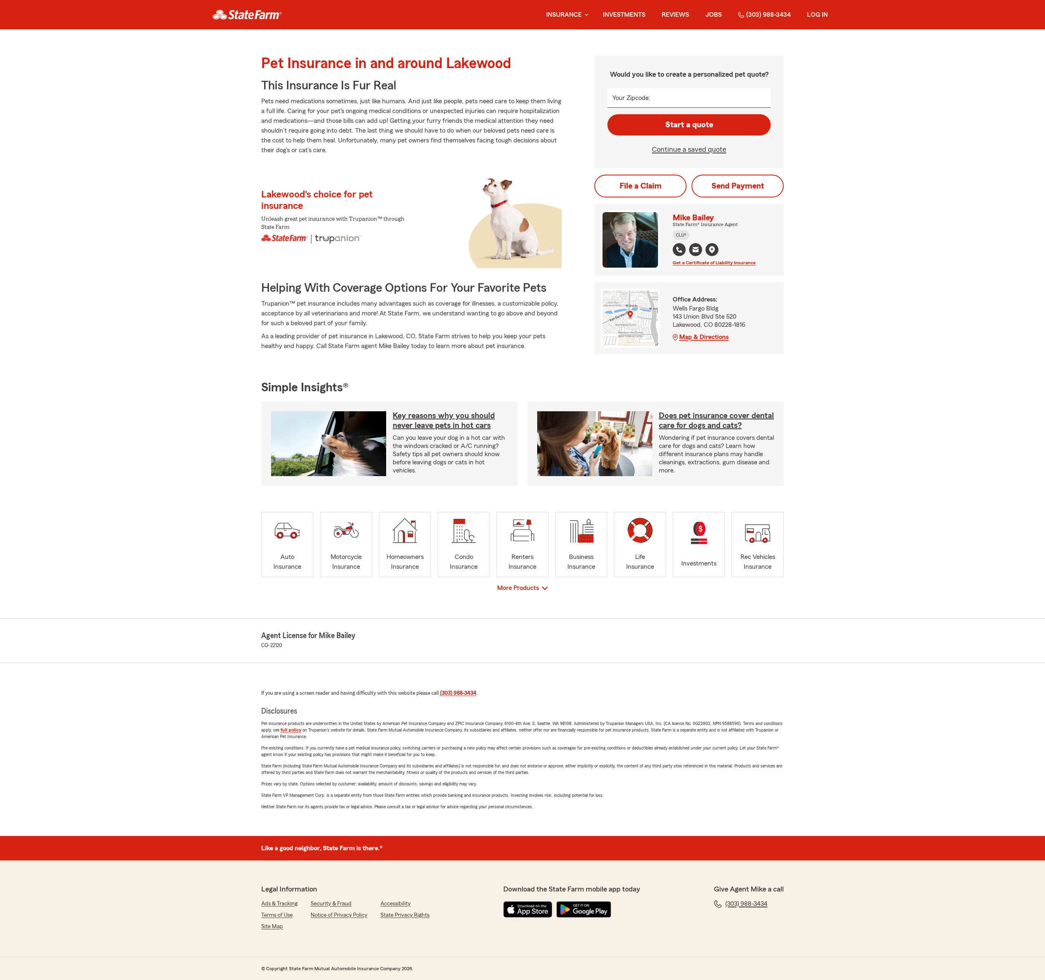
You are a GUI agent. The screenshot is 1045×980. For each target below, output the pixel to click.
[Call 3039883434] (679, 249)
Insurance (564, 14)
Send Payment (737, 186)
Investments (624, 14)
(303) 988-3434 (768, 14)
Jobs (713, 14)
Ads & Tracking (279, 904)
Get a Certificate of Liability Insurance (714, 262)
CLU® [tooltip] (681, 235)
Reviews (675, 14)
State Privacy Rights (404, 915)
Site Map (272, 926)
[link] (247, 15)
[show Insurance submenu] (585, 15)
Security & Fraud (331, 904)
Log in (817, 14)
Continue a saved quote (689, 149)
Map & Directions (704, 337)
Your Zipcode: (631, 98)
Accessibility (395, 904)
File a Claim (641, 186)
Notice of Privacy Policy (339, 915)
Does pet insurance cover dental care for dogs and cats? (716, 421)
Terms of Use (277, 915)
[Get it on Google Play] (583, 909)
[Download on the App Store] (527, 909)
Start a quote (689, 125)
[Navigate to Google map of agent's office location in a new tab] (711, 249)
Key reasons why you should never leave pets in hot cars (444, 421)
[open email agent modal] (695, 250)
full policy (290, 729)
